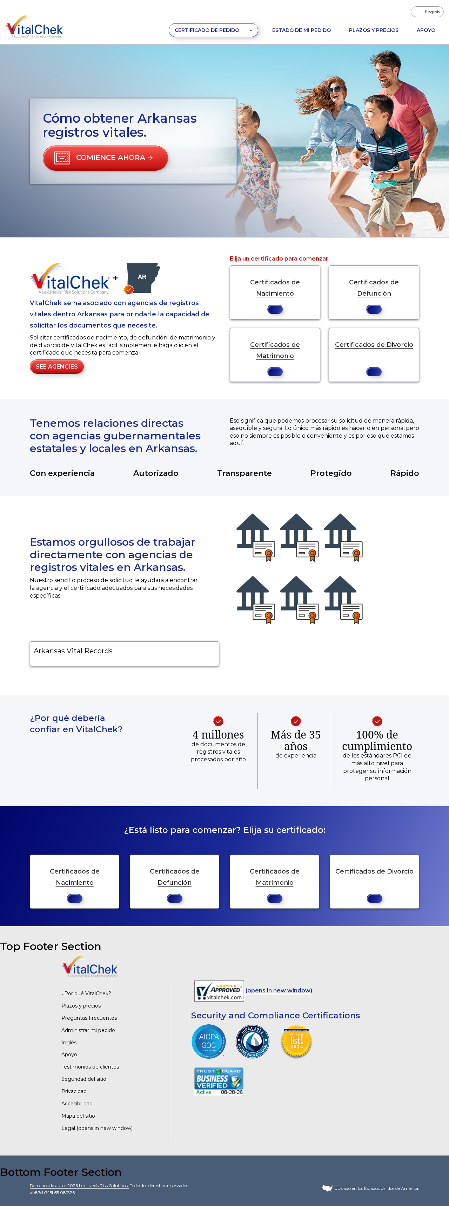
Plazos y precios (81, 1006)
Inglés (68, 1042)
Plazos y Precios (373, 30)
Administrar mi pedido (88, 1030)
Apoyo (426, 30)
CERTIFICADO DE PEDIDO (208, 30)
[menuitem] (427, 11)
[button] (105, 158)
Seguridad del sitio (83, 1079)
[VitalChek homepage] (89, 966)
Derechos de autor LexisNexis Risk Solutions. (79, 1185)
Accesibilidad (77, 1103)
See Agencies (57, 366)
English (432, 11)
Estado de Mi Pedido (301, 30)
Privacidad (74, 1091)
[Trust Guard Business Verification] (218, 1081)
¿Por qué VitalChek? (86, 993)
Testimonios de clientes (90, 1067)
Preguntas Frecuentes (89, 1018)
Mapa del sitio (78, 1116)
